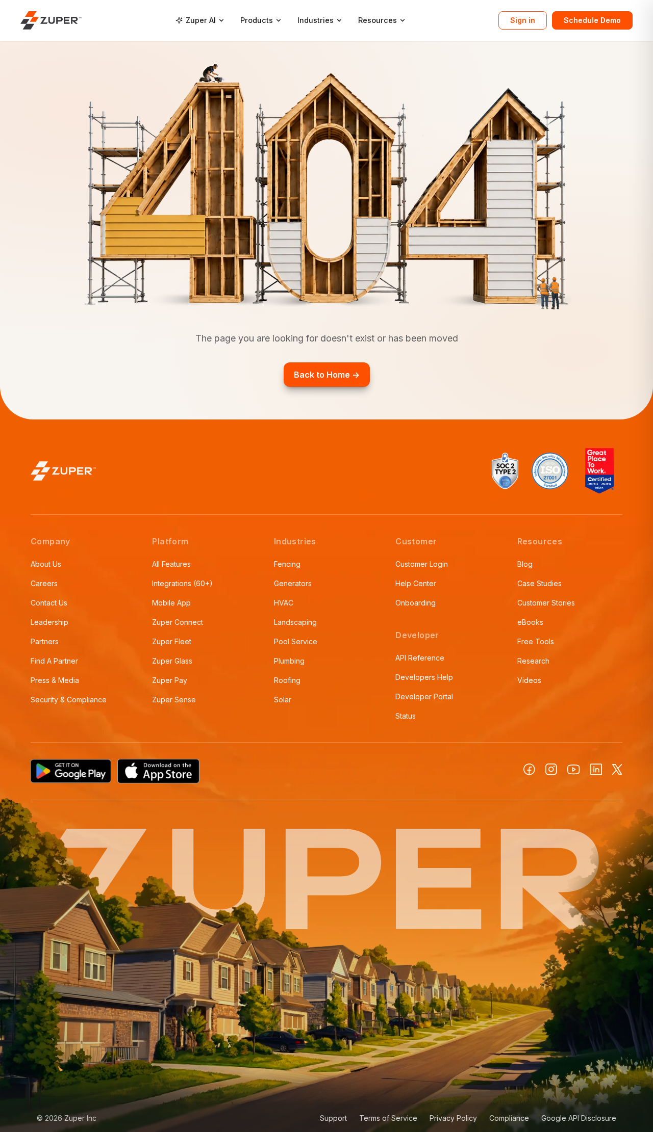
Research (533, 660)
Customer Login (421, 564)
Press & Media (55, 680)
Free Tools (535, 641)
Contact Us (49, 602)
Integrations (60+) (182, 583)
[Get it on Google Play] (71, 771)
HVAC (283, 602)
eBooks (530, 622)
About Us (46, 564)
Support (333, 1118)
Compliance (509, 1118)
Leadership (49, 622)
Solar (282, 699)
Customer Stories (546, 602)
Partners (45, 641)
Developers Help (424, 677)
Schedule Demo (592, 20)
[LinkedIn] (596, 769)
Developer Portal (424, 696)
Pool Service (295, 641)
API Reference (419, 657)
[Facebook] (529, 769)
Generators (293, 583)
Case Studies (539, 583)
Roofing (287, 680)
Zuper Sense (174, 699)
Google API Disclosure (578, 1118)
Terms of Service (388, 1118)
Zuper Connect (177, 622)
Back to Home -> (327, 375)
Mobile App (171, 602)
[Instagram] (551, 769)
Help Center (415, 583)
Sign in (522, 20)
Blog (525, 564)
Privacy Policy (453, 1118)
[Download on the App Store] (158, 771)
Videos (529, 680)
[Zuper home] (51, 20)
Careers (44, 583)
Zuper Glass (172, 660)
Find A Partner (54, 660)
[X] (617, 769)
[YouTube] (573, 770)
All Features (171, 564)
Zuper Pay (169, 680)
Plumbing (289, 660)
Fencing (287, 564)
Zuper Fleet (171, 641)
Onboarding (415, 602)
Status (405, 716)
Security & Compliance (69, 699)
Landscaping (295, 622)
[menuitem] (199, 20)
